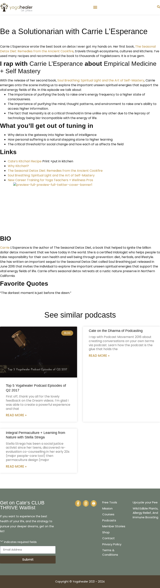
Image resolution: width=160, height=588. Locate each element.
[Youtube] (94, 503)
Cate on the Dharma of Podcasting (116, 331)
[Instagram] (86, 503)
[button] (95, 7)
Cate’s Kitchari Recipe (25, 161)
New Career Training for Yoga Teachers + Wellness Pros (50, 180)
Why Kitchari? (19, 166)
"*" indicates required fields (18, 542)
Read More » (16, 415)
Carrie (5, 247)
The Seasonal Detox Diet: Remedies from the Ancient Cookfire (55, 170)
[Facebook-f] (78, 503)
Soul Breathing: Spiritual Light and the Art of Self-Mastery (100, 80)
